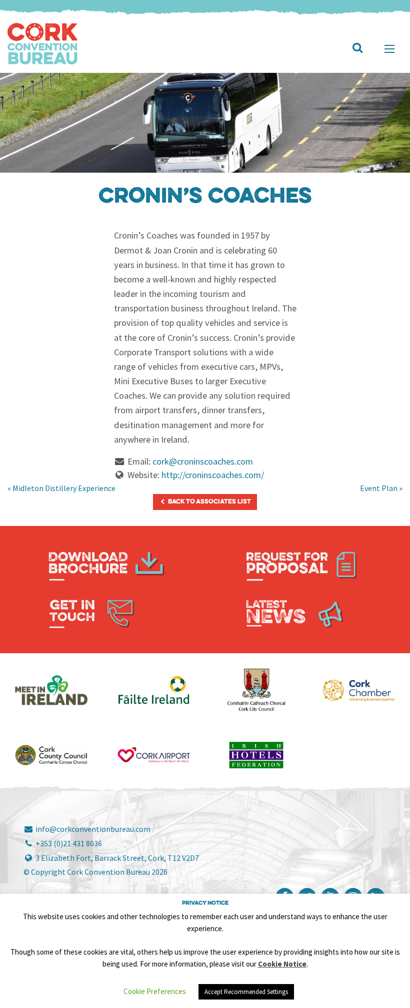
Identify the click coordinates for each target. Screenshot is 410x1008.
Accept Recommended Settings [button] (246, 992)
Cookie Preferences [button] (155, 991)
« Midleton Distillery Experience (62, 488)
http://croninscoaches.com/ (213, 475)
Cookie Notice (282, 964)
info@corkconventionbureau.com (92, 829)
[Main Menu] (389, 49)
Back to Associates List (208, 501)
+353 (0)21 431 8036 (68, 843)
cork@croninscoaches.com (202, 461)
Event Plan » (381, 488)
